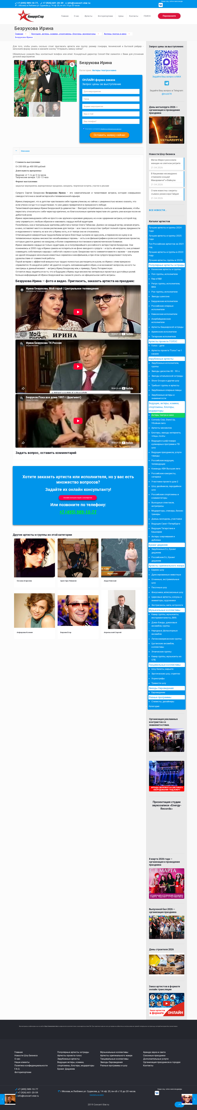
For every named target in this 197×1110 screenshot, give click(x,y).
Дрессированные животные (166, 574)
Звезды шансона (160, 296)
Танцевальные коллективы (165, 664)
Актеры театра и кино (115, 34)
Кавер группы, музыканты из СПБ (166, 658)
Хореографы (158, 678)
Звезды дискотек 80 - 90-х (165, 371)
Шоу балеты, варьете (162, 669)
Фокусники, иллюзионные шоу (167, 592)
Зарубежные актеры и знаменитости (162, 397)
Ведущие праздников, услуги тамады (166, 454)
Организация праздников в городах (161, 1062)
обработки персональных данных (111, 129)
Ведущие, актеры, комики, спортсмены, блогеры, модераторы (63, 34)
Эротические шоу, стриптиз (165, 673)
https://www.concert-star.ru (52, 1026)
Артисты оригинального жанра (166, 565)
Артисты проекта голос (69, 1055)
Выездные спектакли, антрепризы (162, 504)
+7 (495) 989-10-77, (27, 3)
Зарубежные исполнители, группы (165, 365)
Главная (19, 34)
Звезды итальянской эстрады (167, 376)
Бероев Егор (65, 632)
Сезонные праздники (154, 1055)
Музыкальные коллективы (164, 610)
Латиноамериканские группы (166, 638)
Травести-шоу (158, 683)
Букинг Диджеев (66, 1068)
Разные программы (160, 697)
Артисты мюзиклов (161, 427)
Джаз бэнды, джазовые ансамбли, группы (164, 624)
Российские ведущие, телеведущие (162, 462)
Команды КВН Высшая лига (165, 468)
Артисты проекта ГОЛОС (163, 341)
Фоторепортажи (22, 1072)
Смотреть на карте (97, 1095)
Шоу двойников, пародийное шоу (166, 488)
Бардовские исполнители (164, 301)
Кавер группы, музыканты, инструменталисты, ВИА (165, 616)
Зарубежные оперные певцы (166, 390)
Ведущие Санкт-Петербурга (165, 523)
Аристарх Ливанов (68, 581)
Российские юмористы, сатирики (163, 475)
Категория (154, 706)
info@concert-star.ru (79, 3)
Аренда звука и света (154, 1052)
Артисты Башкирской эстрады (167, 327)
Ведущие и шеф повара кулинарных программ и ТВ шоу (165, 444)
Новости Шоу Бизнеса (26, 1055)
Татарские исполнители (163, 336)
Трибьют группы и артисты (165, 385)
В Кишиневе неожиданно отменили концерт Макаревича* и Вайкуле (164, 177)
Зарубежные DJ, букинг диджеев (163, 551)
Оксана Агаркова (24, 581)
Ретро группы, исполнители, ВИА (165, 285)
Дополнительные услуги (155, 1058)
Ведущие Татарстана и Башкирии (163, 530)
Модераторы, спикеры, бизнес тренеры (167, 512)
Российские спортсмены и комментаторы (165, 496)
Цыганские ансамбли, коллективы (162, 645)
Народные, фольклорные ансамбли (164, 632)
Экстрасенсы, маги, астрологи (167, 605)
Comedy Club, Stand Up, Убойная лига (163, 421)
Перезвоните (169, 16)
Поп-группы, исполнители (164, 274)
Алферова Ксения (25, 632)
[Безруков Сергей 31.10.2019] (7, 1099)
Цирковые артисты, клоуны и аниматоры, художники (166, 599)
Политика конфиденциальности (31, 1065)
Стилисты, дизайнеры (162, 701)
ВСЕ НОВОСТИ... (158, 210)
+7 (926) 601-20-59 (53, 3)
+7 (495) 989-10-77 (78, 512)
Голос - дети (157, 345)
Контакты (148, 1065)
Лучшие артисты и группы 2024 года (165, 229)
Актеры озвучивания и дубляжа (163, 538)
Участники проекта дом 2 (164, 481)
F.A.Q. (17, 1068)
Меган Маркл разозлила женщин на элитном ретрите (165, 162)
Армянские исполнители (164, 331)
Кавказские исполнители (164, 314)
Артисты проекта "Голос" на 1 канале (166, 352)
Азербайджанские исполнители (161, 321)
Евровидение (158, 692)
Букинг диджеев (158, 544)
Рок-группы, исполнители (164, 291)
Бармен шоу (157, 569)
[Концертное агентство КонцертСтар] (30, 16)
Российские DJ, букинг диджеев (163, 559)
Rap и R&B (156, 278)
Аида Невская (110, 581)
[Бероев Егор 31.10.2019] (189, 1099)
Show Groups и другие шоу (165, 380)
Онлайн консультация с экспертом (77, 498)
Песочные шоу (159, 587)
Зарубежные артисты (161, 358)
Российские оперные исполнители (162, 308)
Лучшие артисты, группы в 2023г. (166, 260)
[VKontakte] (161, 5)
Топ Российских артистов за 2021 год (166, 246)
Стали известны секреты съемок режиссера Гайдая (165, 192)
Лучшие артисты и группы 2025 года (165, 237)
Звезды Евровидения (161, 688)
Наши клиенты (22, 1062)
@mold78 (167, 94)
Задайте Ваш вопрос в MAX (166, 76)
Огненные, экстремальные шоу (165, 581)
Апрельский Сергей (112, 632)
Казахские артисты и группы (166, 269)
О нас (17, 1058)
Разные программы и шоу (113, 1065)
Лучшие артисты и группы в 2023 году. (166, 254)
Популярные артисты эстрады (166, 265)
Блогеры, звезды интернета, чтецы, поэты (166, 434)
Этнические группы (161, 651)
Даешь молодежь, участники (166, 519)
